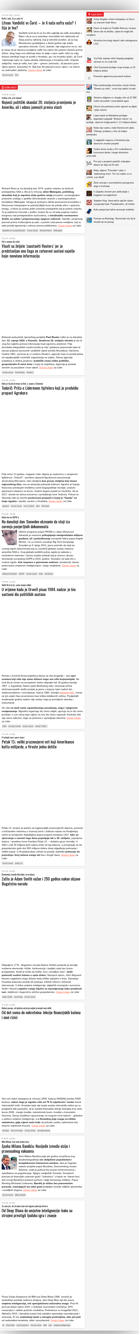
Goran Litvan (35, 70)
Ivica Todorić (29, 506)
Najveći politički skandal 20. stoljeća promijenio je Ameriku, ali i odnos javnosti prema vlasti (39, 104)
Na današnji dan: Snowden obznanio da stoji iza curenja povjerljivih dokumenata (36, 523)
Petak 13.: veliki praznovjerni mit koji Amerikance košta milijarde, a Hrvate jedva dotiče (38, 744)
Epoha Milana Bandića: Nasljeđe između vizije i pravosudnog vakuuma (36, 1148)
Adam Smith (7, 997)
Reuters (30, 372)
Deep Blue (10, 1325)
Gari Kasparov (23, 1325)
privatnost (49, 574)
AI (3, 1325)
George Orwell (14, 726)
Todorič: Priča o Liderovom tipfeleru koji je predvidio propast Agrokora (40, 390)
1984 (4, 726)
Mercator (45, 506)
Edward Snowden (9, 574)
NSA (41, 574)
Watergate (58, 230)
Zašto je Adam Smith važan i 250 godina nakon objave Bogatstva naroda (41, 881)
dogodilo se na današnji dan (13, 230)
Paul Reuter (20, 372)
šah (50, 1325)
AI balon (5, 1131)
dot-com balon (17, 1131)
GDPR (21, 574)
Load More (112, 230)
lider (38, 506)
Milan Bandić (20, 1195)
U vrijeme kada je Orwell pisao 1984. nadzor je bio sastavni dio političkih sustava (39, 591)
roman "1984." (41, 726)
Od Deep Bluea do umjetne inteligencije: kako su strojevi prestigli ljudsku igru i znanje (37, 1212)
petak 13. (19, 863)
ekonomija (18, 997)
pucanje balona (43, 1131)
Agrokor (5, 506)
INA (16, 75)
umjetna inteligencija (62, 1325)
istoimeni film (66, 692)
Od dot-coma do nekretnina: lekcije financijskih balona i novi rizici (41, 1014)
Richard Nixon (46, 230)
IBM (45, 1325)
